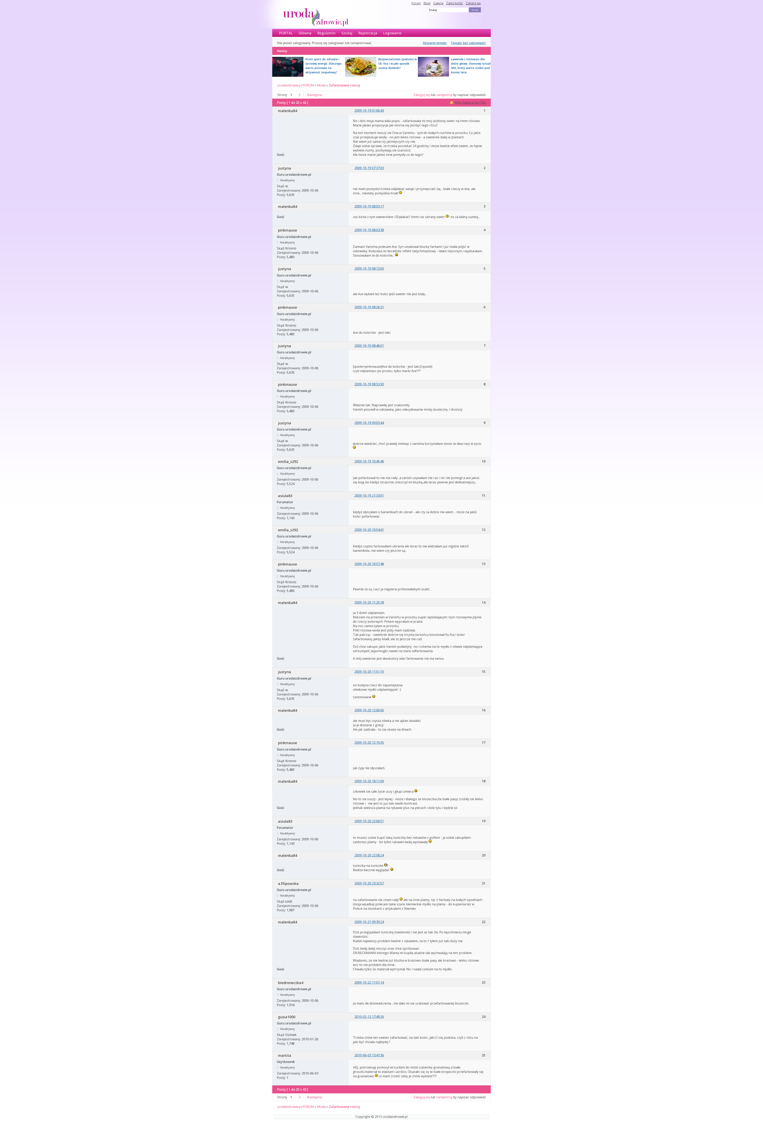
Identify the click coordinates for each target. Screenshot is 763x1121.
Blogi (426, 3)
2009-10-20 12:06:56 (369, 710)
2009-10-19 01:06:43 (369, 110)
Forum (416, 3)
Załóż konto (454, 3)
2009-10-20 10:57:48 (369, 564)
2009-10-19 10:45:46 (369, 461)
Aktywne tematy (435, 43)
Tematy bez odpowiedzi (468, 43)
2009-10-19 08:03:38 (369, 230)
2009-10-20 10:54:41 (369, 530)
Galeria (438, 3)
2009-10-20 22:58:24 (369, 855)
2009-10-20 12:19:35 (369, 742)
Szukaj (346, 33)
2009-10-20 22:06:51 (369, 821)
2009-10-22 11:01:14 (369, 982)
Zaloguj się (473, 3)
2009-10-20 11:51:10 (369, 671)
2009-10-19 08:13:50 (369, 268)
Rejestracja (367, 33)
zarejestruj (444, 95)
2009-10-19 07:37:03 (369, 168)
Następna (314, 95)
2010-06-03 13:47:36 (369, 1055)
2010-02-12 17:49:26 (369, 1016)
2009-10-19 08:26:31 (369, 307)
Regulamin (326, 33)
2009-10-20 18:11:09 (369, 781)
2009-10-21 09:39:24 (369, 922)
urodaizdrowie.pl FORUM (295, 85)
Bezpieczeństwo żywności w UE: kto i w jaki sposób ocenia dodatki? (397, 63)
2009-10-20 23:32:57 (369, 883)
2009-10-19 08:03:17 (369, 206)
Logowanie (392, 33)
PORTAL (286, 33)
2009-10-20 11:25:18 (369, 602)
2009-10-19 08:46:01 (369, 345)
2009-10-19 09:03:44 (369, 423)
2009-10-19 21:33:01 (369, 495)
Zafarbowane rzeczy (344, 85)
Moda (321, 85)
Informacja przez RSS (470, 102)
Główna (305, 33)
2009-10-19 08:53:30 (369, 384)
